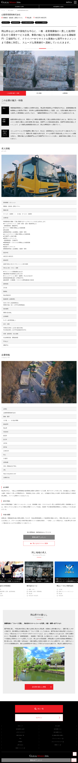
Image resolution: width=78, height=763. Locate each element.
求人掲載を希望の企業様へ (57, 735)
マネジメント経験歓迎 (41, 22)
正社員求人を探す (19, 6)
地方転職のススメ (58, 729)
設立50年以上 (6, 22)
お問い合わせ (20, 744)
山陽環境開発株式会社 (22, 10)
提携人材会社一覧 (20, 735)
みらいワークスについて (57, 741)
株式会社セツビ (32, 586)
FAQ (20, 738)
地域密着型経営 (15, 22)
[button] (28, 48)
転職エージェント (19, 748)
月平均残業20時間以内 (27, 22)
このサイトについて (20, 732)
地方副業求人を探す (20, 729)
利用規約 (20, 741)
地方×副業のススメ (58, 732)
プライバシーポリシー (57, 738)
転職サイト (57, 744)
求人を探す (11, 10)
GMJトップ (20, 725)
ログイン (69, 2)
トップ (3, 10)
